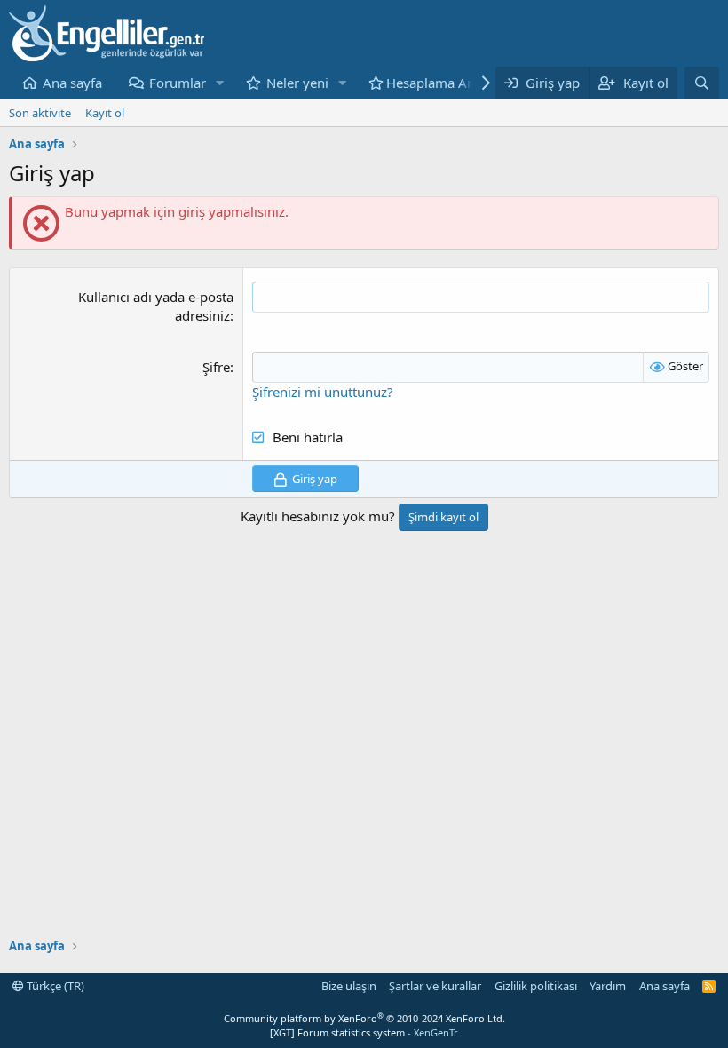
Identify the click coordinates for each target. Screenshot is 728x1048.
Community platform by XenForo (364, 1018)
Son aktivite (40, 113)
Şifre (216, 367)
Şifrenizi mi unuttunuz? (322, 392)
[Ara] (701, 83)
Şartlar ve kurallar (435, 986)
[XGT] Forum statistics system (364, 1032)
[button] (220, 83)
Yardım (608, 986)
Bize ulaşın (348, 986)
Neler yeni (297, 82)
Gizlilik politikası (536, 986)
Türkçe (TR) (54, 986)
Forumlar (177, 82)
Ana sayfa (72, 82)
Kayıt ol (104, 113)
